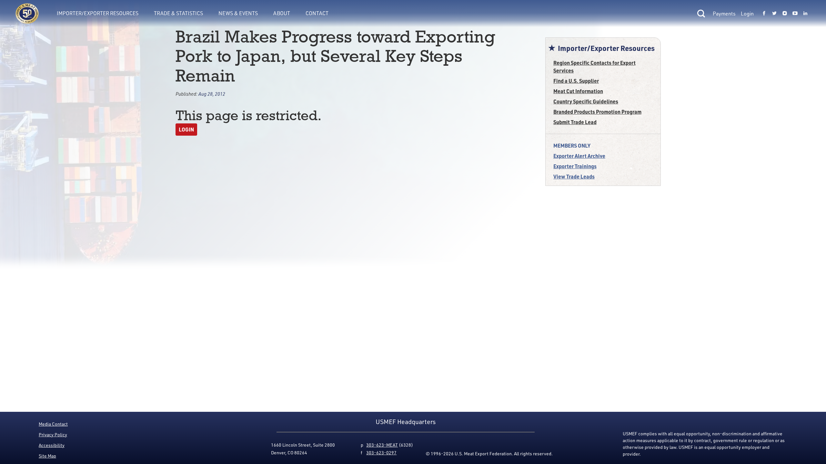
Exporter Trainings (575, 166)
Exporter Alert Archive (579, 155)
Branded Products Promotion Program (597, 111)
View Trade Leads (574, 176)
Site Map (47, 456)
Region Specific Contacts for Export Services (594, 66)
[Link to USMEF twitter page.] (774, 13)
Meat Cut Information (578, 91)
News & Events (238, 13)
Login (747, 13)
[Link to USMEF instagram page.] (784, 13)
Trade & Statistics (178, 13)
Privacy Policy (53, 434)
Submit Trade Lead (575, 122)
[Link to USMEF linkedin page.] (805, 13)
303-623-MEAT (382, 445)
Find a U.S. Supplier (576, 80)
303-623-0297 (381, 452)
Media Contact (53, 424)
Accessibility (52, 445)
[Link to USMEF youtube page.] (795, 13)
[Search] (701, 13)
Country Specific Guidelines (585, 101)
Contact (317, 13)
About (281, 13)
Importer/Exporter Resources (97, 13)
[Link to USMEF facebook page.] (764, 13)
